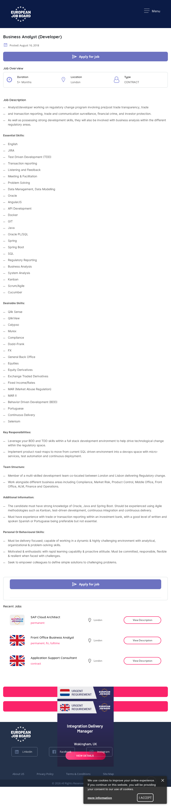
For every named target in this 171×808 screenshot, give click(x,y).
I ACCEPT (145, 798)
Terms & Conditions (78, 774)
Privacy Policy (45, 774)
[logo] (20, 734)
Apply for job (89, 56)
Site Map (108, 774)
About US (18, 774)
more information (100, 797)
